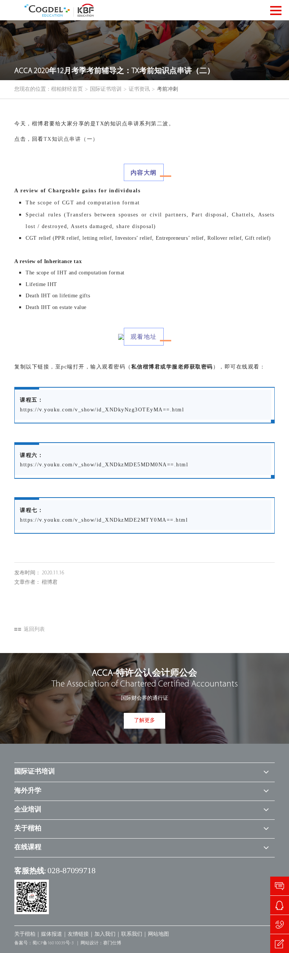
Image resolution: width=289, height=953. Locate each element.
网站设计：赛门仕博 (101, 943)
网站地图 (158, 934)
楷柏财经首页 (67, 89)
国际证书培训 (106, 89)
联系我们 (131, 934)
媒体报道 (51, 934)
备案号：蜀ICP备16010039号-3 (44, 943)
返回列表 (34, 629)
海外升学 (27, 791)
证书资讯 (139, 89)
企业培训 (27, 810)
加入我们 (105, 934)
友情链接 (78, 934)
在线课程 (27, 847)
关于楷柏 (27, 828)
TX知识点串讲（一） (71, 139)
